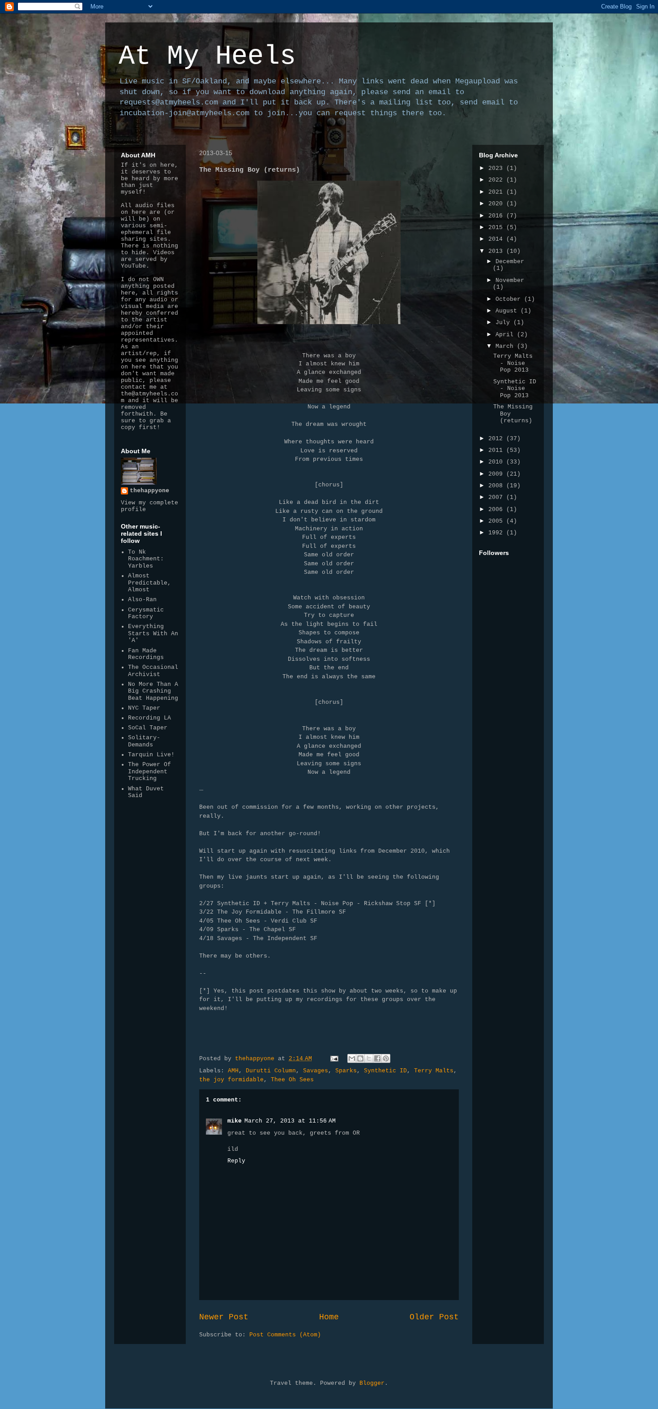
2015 (497, 227)
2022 (497, 180)
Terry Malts (433, 1070)
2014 (497, 239)
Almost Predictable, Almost (149, 582)
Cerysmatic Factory (146, 613)
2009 (497, 474)
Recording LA (149, 718)
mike (234, 1121)
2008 (497, 485)
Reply (236, 1161)
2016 (497, 215)
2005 (497, 521)
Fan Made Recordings (146, 654)
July (504, 322)
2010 (497, 462)
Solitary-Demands (144, 741)
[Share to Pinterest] (385, 1058)
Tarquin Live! (151, 754)
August (508, 311)
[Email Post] (334, 1058)
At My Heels (207, 56)
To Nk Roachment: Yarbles (146, 559)
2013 (497, 251)
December (510, 261)
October (510, 299)
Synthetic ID (385, 1070)
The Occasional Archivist (153, 671)
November (510, 280)
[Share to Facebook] (377, 1058)
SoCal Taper (147, 727)
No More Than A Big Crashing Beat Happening (153, 691)
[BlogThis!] (360, 1058)
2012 (497, 438)
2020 (497, 203)
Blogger (372, 1383)
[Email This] (351, 1058)
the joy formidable (231, 1079)
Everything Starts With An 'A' (153, 633)
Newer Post (223, 1317)
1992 (497, 532)
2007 (497, 497)
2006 (497, 509)
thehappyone (149, 490)
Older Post (434, 1317)
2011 (497, 450)
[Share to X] (368, 1058)
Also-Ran (142, 599)
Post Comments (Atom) (285, 1334)
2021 (497, 192)
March (506, 346)
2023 (497, 168)
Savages (315, 1070)
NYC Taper (144, 708)
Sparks (346, 1070)
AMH (233, 1070)
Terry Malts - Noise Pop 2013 (513, 363)
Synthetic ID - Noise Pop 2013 (514, 388)
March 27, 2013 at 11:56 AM (290, 1121)
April (506, 334)
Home (329, 1317)
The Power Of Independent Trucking (149, 771)
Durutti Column (271, 1070)
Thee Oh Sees (292, 1079)
